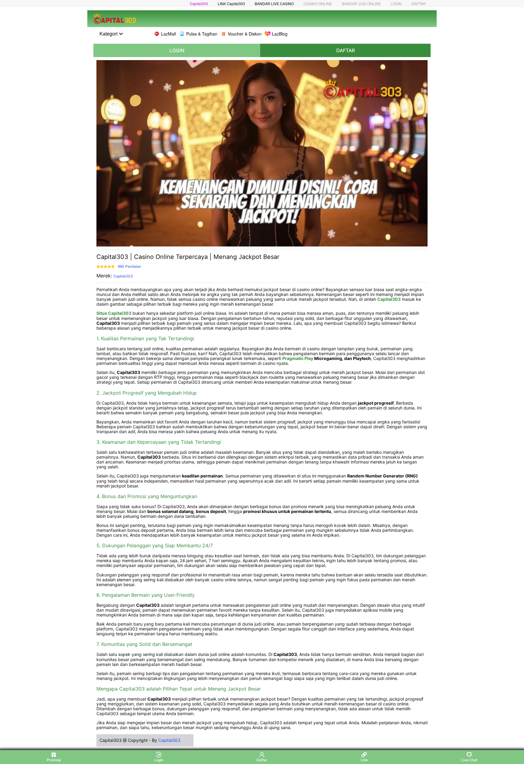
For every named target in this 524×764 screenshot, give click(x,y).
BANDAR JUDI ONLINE (361, 3)
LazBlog (279, 34)
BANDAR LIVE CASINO (274, 3)
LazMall (168, 34)
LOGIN (396, 3)
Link (364, 760)
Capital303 (199, 3)
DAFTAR (418, 3)
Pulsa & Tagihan (201, 34)
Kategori (109, 33)
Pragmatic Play (297, 358)
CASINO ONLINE (318, 3)
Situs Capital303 (113, 313)
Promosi (54, 760)
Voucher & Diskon (245, 34)
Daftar (262, 760)
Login (158, 760)
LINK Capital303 (231, 3)
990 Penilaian (129, 266)
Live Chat (469, 760)
